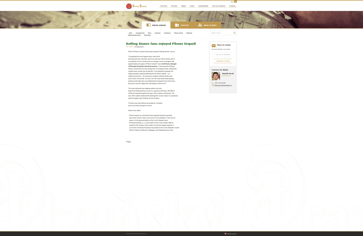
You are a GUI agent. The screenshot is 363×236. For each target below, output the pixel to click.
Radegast (189, 33)
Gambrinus (167, 33)
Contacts (232, 6)
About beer (147, 35)
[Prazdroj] (136, 6)
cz (232, 2)
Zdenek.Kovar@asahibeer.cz (223, 85)
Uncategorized (140, 33)
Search (234, 33)
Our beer (174, 6)
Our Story (164, 6)
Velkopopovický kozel (134, 35)
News (130, 33)
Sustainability (203, 6)
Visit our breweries (218, 6)
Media (183, 6)
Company (158, 33)
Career (192, 6)
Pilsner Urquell (178, 33)
